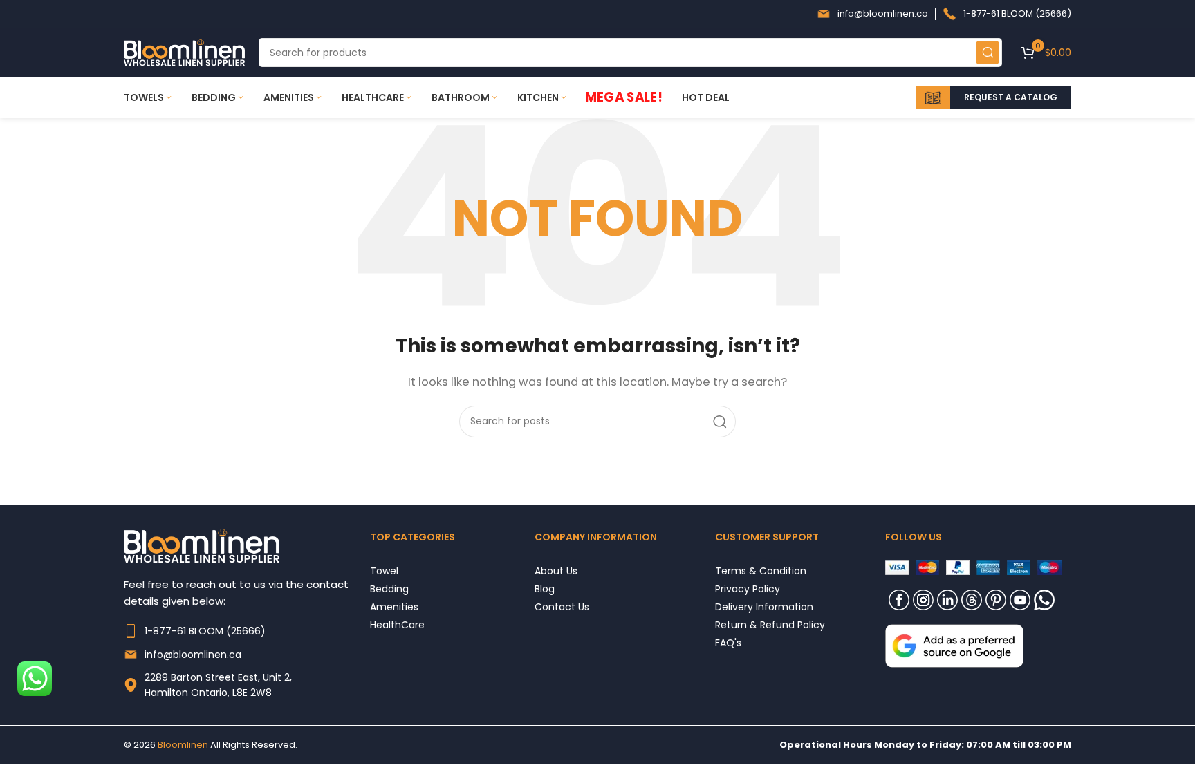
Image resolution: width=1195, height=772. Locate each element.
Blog (545, 588)
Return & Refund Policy (770, 624)
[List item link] (247, 631)
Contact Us (562, 606)
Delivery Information (764, 606)
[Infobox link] (872, 14)
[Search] (987, 52)
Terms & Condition (760, 570)
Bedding (389, 588)
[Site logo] (184, 51)
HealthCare (397, 624)
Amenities (394, 606)
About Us (556, 570)
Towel (384, 570)
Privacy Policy (747, 588)
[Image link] (954, 644)
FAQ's (728, 642)
